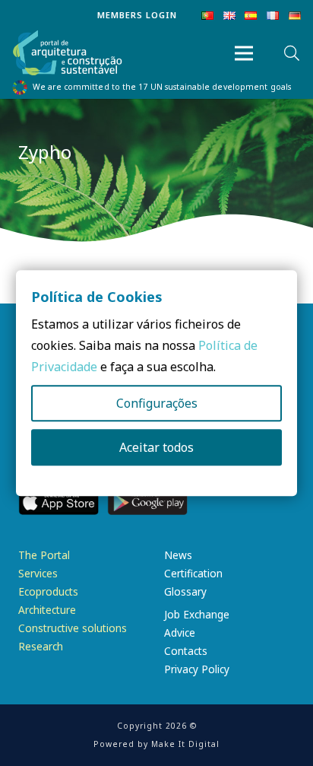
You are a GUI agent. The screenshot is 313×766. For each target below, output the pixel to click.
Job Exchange (196, 614)
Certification (193, 573)
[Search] (291, 53)
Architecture (47, 609)
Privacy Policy (196, 669)
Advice (179, 632)
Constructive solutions (72, 628)
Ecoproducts (48, 591)
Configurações (157, 403)
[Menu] (244, 53)
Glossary (185, 591)
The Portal (44, 555)
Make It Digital (185, 744)
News (178, 555)
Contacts (185, 651)
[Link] (67, 53)
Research (40, 646)
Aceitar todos (156, 447)
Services (38, 573)
